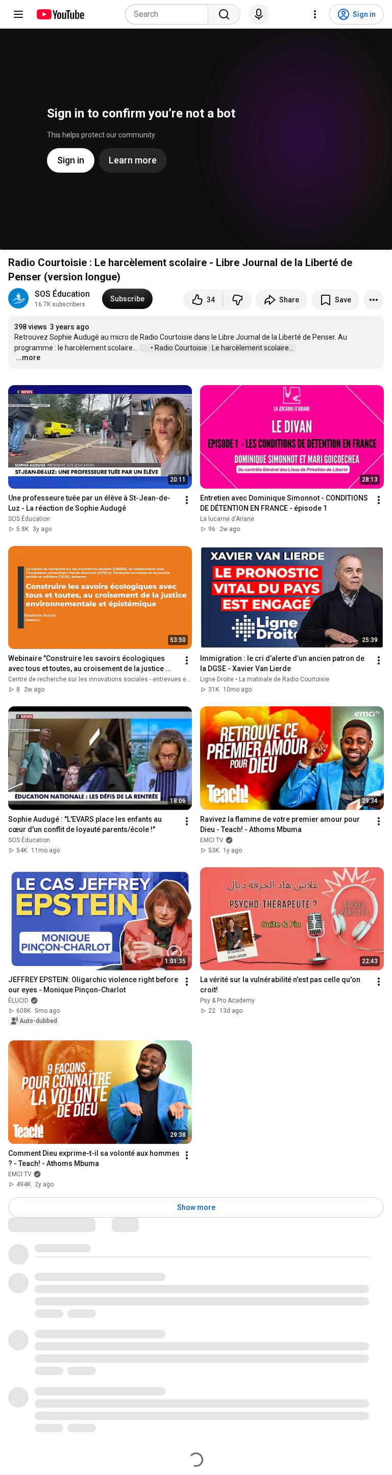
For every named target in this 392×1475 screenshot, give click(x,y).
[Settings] (315, 14)
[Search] (224, 14)
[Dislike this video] (237, 300)
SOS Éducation (62, 294)
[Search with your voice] (259, 14)
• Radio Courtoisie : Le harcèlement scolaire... (223, 348)
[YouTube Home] (60, 14)
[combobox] (170, 14)
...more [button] (28, 357)
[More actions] (373, 300)
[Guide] (18, 14)
